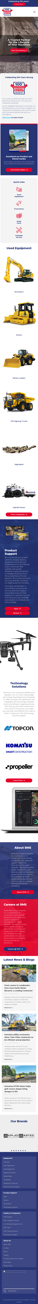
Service (6, 1200)
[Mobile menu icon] (34, 12)
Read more (8, 1007)
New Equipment (9, 1165)
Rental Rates (8, 1176)
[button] (11, 1150)
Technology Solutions (10, 1207)
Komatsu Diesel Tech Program (13, 1258)
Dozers (19, 335)
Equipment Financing (10, 1183)
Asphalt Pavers (19, 507)
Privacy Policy (8, 1266)
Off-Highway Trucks (19, 421)
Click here (6, 118)
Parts (5, 1196)
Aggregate (19, 464)
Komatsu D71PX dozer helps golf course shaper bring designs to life (17, 1089)
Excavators (19, 292)
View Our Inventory (19, 50)
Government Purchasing (11, 1187)
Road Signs (7, 1262)
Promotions (7, 1204)
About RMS (7, 1244)
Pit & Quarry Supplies (10, 1234)
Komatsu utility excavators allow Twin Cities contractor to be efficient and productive (18, 1037)
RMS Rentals (8, 1217)
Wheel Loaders (19, 378)
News (6, 993)
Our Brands (7, 1180)
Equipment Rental (9, 1172)
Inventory (7, 1162)
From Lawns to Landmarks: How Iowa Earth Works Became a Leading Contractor (18, 988)
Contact (6, 1248)
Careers (6, 1255)
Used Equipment (9, 1169)
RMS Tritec (7, 1227)
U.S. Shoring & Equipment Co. (13, 1224)
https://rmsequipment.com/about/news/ (19, 973)
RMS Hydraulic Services (11, 1220)
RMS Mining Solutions (11, 1231)
